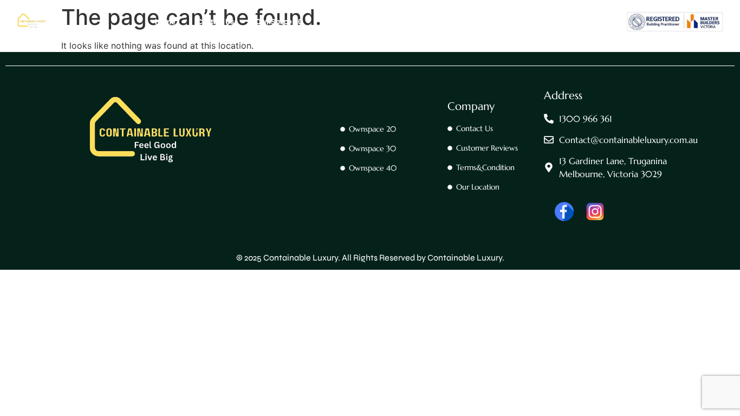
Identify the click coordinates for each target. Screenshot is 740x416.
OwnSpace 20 (279, 21)
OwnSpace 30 (347, 21)
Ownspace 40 (415, 21)
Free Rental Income (552, 21)
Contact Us (215, 21)
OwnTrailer (478, 21)
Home (165, 21)
